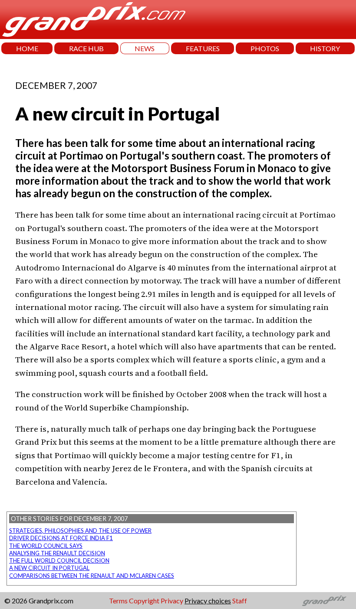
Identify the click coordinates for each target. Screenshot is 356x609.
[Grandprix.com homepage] (324, 601)
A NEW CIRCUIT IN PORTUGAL (49, 567)
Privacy (172, 600)
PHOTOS (265, 48)
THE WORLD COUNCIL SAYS (45, 545)
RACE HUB (86, 48)
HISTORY (325, 48)
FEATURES (203, 48)
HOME (27, 48)
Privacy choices (208, 600)
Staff (239, 600)
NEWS (145, 48)
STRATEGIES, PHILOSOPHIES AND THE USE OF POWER (80, 530)
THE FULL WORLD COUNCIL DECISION (59, 560)
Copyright (144, 600)
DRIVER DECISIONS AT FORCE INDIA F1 (61, 537)
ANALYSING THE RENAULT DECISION (57, 553)
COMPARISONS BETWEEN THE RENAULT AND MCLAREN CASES (91, 575)
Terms (118, 600)
